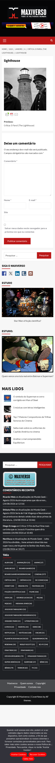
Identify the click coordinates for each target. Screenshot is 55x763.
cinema (40, 574)
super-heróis (12, 662)
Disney (9, 586)
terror (22, 668)
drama (23, 586)
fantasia (38, 586)
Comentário (10, 161)
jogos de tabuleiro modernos (20, 615)
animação (23, 562)
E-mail (32, 200)
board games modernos (18, 574)
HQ (40, 598)
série (44, 662)
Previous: (19, 123)
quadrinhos (40, 638)
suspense (30, 662)
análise (10, 568)
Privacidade (20, 687)
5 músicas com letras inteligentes (29, 407)
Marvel (23, 627)
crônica (25, 580)
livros (9, 627)
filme (34, 592)
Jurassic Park (13, 621)
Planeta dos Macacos (16, 638)
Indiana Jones (24, 603)
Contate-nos (34, 687)
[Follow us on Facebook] (4, 273)
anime (38, 562)
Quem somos (26, 683)
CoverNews (36, 696)
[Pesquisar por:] (20, 255)
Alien (9, 562)
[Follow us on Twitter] (10, 273)
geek (8, 598)
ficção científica (15, 592)
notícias (25, 633)
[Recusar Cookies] (51, 744)
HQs (8, 603)
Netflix (10, 633)
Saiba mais (28, 759)
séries (9, 668)
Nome (7, 200)
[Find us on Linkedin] (17, 273)
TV (34, 668)
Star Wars (27, 650)
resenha (10, 644)
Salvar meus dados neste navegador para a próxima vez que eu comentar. (26, 230)
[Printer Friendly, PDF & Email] (11, 114)
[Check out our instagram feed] (30, 273)
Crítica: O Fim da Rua (29, 526)
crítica (10, 580)
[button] (4, 40)
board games (27, 568)
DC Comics (41, 580)
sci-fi (43, 644)
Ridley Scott (27, 644)
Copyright (41, 683)
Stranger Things (37, 656)
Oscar (40, 633)
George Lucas (24, 598)
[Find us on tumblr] (24, 273)
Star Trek (11, 650)
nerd (37, 627)
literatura (31, 621)
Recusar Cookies (37, 754)
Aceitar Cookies (18, 754)
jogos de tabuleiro (15, 609)
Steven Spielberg (14, 656)
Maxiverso (12, 683)
